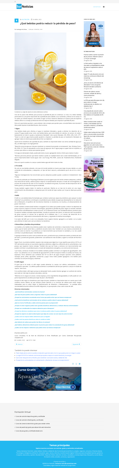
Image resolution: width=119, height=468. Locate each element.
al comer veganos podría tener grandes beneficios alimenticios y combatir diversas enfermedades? (46, 305)
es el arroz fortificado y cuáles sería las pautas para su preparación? (36, 303)
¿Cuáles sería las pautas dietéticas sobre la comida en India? (32, 319)
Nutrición (25, 19)
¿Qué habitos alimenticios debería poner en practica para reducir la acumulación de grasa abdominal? (44, 325)
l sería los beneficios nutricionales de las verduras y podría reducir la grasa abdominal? (41, 300)
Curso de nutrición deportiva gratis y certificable (30, 416)
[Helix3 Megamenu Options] (103, 6)
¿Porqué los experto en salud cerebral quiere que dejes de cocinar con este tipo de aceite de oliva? (43, 314)
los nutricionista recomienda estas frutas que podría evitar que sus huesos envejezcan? (43, 297)
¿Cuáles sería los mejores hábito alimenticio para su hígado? (32, 316)
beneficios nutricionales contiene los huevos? (30, 292)
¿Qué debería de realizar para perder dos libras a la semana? (32, 322)
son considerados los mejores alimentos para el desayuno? (34, 308)
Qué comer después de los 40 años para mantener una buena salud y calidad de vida (41, 358)
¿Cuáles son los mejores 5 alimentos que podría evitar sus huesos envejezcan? (38, 327)
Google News (71, 465)
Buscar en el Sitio (59, 461)
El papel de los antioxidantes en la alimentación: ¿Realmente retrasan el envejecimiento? (42, 360)
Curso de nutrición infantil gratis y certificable (29, 420)
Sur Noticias (97, 7)
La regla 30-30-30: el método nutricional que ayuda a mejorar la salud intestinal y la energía (43, 355)
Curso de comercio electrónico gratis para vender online (33, 423)
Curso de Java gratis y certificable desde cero (29, 431)
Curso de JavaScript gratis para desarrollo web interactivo (33, 427)
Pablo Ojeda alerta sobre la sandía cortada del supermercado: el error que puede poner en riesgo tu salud (48, 353)
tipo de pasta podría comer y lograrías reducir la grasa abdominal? (36, 294)
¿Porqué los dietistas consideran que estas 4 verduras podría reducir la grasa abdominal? (41, 311)
